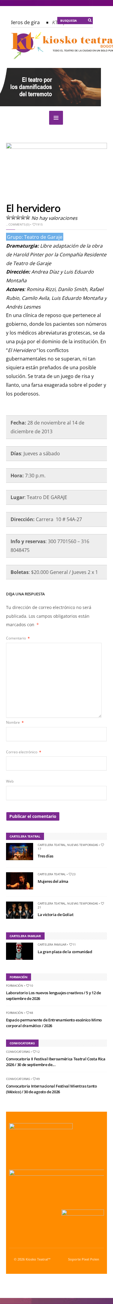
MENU (56, 118)
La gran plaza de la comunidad (65, 951)
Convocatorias (18, 1051)
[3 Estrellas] (18, 217)
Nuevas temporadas (82, 845)
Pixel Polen (90, 1259)
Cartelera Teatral (52, 845)
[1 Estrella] (8, 217)
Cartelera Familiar (52, 944)
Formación (14, 985)
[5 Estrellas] (27, 217)
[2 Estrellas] (13, 217)
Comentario (18, 638)
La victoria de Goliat (55, 914)
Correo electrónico (23, 752)
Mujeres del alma (53, 881)
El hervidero (33, 208)
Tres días (45, 856)
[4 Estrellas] (22, 217)
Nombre (15, 722)
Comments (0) (18, 224)
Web (10, 781)
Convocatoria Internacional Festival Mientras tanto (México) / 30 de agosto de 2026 (51, 1089)
